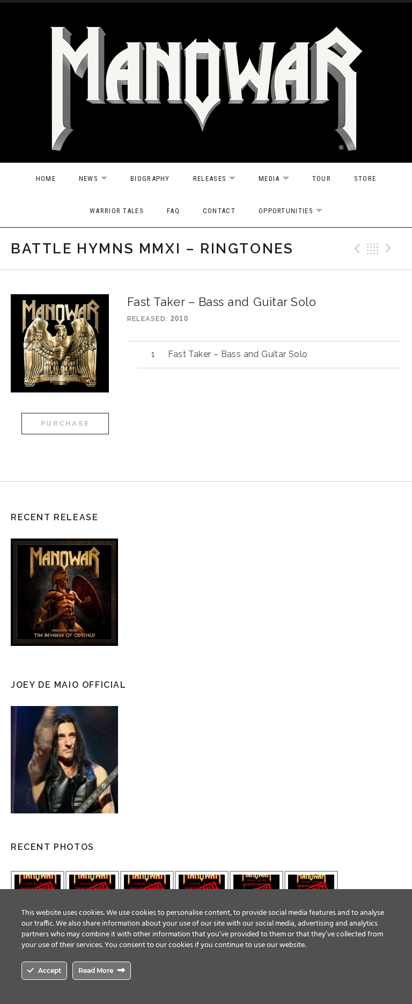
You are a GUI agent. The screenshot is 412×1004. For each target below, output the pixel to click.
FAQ (173, 211)
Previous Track (355, 249)
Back (372, 249)
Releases (219, 179)
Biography (150, 178)
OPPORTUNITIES (296, 211)
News (98, 179)
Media (279, 179)
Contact (219, 211)
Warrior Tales (117, 211)
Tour (321, 178)
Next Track (390, 249)
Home (46, 178)
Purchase (65, 423)
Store (365, 178)
